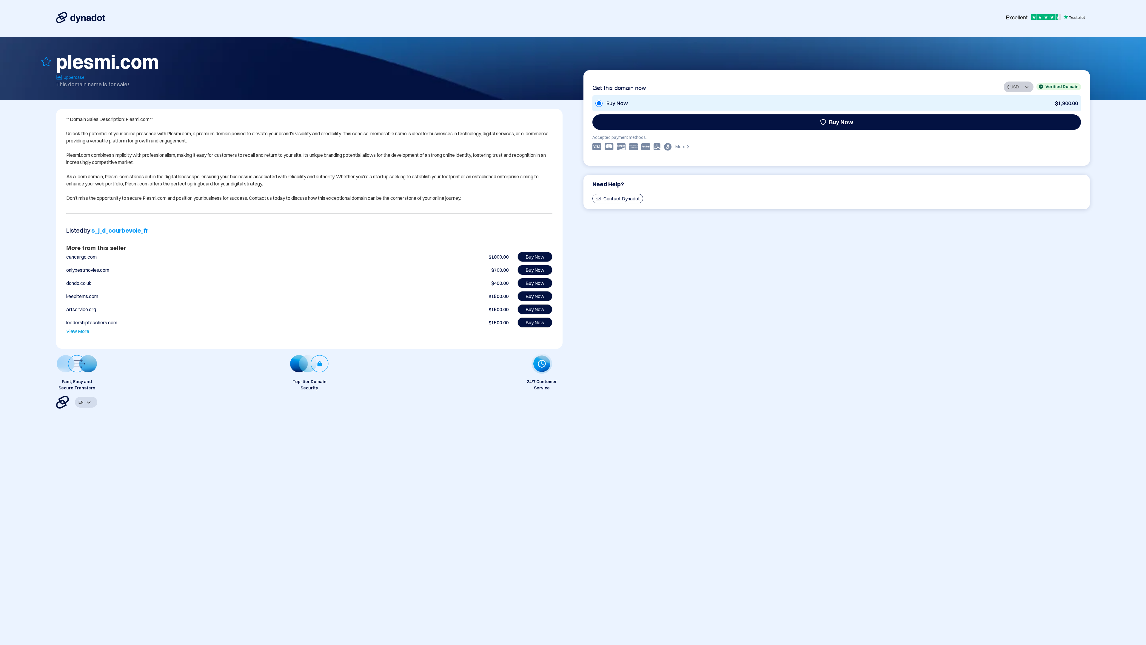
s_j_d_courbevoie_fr (119, 230)
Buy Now (841, 122)
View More (77, 331)
